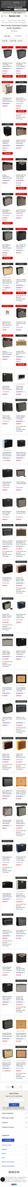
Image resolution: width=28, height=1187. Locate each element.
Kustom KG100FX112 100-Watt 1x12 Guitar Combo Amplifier (7, 353)
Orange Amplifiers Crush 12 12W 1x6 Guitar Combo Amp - (21, 792)
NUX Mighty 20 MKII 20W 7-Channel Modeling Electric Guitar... (7, 211)
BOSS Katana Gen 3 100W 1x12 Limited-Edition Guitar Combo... (21, 858)
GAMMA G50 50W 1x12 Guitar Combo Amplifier (7, 64)
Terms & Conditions (19, 1178)
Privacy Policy (16, 2)
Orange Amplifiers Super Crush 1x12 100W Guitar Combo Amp (21, 1064)
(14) (24, 391)
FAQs (3, 1157)
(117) (11, 825)
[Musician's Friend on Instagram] (18, 1172)
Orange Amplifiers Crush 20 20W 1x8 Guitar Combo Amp (21, 1035)
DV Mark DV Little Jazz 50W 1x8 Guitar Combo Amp (7, 99)
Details (20, 118)
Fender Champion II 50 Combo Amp (21, 512)
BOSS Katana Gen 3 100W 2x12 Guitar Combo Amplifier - (7, 858)
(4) (24, 180)
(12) (10, 899)
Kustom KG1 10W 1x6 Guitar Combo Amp (21, 323)
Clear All (20, 40)
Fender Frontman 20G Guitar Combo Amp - (7, 719)
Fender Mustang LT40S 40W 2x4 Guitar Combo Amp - (7, 895)
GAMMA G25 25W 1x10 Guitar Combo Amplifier (21, 64)
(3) (24, 285)
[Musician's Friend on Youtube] (15, 1172)
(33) (24, 1038)
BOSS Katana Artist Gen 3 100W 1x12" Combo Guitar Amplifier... (21, 99)
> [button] (6, 20)
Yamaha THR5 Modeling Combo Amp (20, 353)
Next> (20, 1087)
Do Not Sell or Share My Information (8, 1177)
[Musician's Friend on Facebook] (9, 1172)
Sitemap (24, 1180)
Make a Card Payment (8, 1162)
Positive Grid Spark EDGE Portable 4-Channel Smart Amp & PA (6, 141)
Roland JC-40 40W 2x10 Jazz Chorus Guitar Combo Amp (7, 542)
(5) (10, 693)
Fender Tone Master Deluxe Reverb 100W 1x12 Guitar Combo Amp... (6, 652)
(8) (24, 1002)
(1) (10, 145)
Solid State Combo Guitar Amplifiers (16, 20)
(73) (24, 722)
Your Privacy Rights (6, 1180)
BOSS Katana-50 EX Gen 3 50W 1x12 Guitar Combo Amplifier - (7, 513)
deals (14, 12)
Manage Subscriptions (8, 1166)
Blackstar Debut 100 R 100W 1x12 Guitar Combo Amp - (7, 281)
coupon (19, 12)
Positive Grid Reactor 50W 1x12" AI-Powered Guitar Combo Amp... (7, 388)
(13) (24, 972)
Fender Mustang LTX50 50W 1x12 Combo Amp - (7, 579)
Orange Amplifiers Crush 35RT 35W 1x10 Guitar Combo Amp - (21, 689)
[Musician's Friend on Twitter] (12, 1172)
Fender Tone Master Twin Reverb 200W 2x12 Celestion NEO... (6, 755)
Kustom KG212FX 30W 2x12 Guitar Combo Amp (21, 141)
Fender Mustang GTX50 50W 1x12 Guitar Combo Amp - (7, 1035)
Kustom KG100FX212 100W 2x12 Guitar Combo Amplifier (7, 176)
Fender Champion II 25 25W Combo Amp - (7, 689)
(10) (10, 68)
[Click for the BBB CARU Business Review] (14, 1184)
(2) (10, 103)
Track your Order (6, 1145)
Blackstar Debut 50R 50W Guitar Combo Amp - (6, 1064)
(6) (10, 935)
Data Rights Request (22, 1177)
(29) (10, 458)
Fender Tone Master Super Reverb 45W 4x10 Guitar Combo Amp (21, 822)
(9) (24, 421)
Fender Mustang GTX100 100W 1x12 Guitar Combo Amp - (20, 417)
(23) (24, 356)
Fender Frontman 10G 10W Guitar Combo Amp (7, 822)
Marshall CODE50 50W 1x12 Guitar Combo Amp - (21, 652)
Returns (4, 1153)
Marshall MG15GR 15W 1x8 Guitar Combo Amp (21, 176)
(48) (24, 656)
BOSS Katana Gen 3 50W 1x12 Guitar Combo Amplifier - (21, 454)
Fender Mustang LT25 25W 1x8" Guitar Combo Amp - (7, 454)
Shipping (4, 1149)
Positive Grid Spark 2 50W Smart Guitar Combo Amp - (20, 388)
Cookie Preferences (18, 7)
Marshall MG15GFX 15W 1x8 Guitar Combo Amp (21, 968)
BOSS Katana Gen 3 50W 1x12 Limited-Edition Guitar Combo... (21, 616)
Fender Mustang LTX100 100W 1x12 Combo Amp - (7, 968)
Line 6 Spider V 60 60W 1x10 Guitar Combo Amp (21, 246)
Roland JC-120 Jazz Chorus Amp (21, 718)
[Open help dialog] (2, 1179)
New (3, 40)
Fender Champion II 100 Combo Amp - (21, 483)
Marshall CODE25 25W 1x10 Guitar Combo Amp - (7, 998)
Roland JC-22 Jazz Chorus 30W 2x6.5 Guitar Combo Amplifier (7, 932)
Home (2, 20)
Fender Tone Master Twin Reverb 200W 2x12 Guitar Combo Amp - (20, 998)
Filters (6, 36)
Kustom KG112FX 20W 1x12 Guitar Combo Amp (21, 211)
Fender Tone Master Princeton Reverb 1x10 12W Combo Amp (7, 616)
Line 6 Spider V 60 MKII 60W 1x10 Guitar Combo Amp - (7, 792)
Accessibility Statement (7, 1181)
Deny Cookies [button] (8, 9)
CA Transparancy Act (16, 1180)
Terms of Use (10, 7)
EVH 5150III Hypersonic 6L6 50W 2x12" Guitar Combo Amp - (20, 895)
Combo (12, 40)
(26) (10, 546)
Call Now (8, 1140)
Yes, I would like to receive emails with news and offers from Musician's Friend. (14, 1108)
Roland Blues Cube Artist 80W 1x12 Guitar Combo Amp (21, 542)
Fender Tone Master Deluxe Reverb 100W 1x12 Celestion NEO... (20, 579)
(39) (24, 693)
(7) (24, 250)
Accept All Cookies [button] (20, 9)
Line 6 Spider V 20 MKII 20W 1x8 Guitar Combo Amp (21, 932)
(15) (24, 68)
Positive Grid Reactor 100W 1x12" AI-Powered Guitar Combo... (7, 417)
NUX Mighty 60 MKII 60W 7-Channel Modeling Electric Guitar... (7, 246)
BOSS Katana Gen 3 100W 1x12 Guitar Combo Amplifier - (7, 483)
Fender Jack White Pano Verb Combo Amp (21, 281)
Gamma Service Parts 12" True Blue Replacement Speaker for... (7, 323)
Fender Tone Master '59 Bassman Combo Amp (20, 755)
